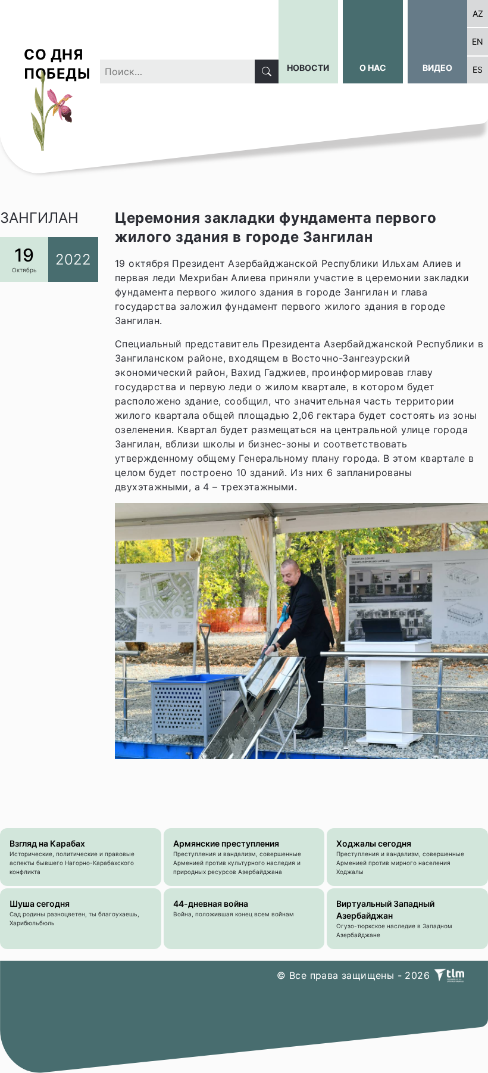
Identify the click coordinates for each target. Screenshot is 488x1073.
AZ (478, 13)
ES (478, 69)
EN (477, 41)
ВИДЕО (437, 68)
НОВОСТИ (308, 68)
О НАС (372, 68)
